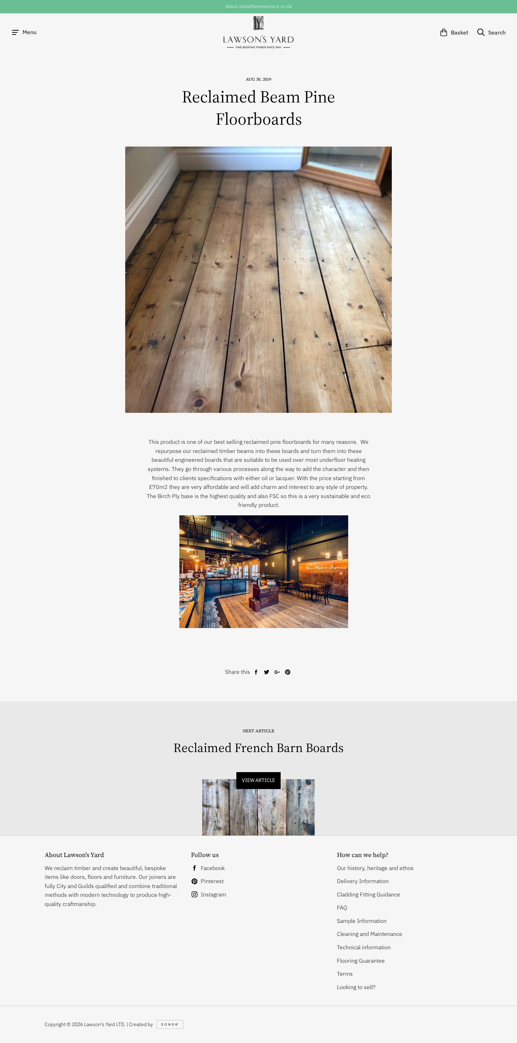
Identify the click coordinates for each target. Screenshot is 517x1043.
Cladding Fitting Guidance (368, 894)
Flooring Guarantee (361, 960)
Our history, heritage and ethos (375, 867)
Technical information (364, 947)
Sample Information (362, 920)
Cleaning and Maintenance (369, 933)
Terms (345, 973)
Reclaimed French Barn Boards (258, 747)
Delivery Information (363, 880)
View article (258, 780)
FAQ (342, 907)
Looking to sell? (356, 987)
